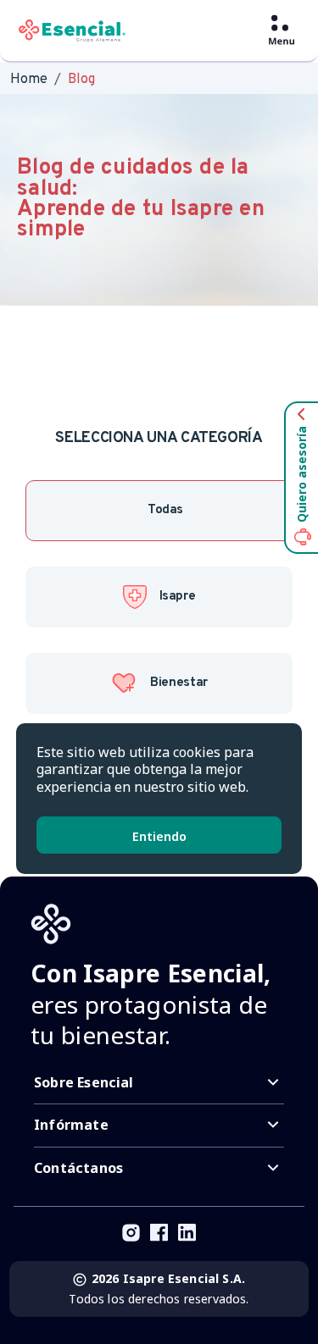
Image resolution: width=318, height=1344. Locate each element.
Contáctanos (78, 1168)
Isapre (177, 597)
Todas (165, 510)
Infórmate (71, 1124)
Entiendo (159, 836)
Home (28, 79)
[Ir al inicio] (72, 30)
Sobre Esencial (84, 1082)
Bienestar (179, 683)
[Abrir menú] (281, 30)
